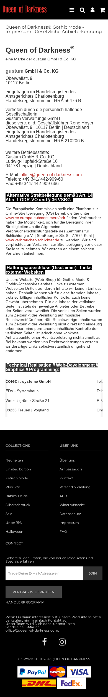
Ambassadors (71, 469)
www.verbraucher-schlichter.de (32, 240)
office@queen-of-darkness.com (51, 174)
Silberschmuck (18, 505)
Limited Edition (18, 469)
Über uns (67, 460)
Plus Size (13, 487)
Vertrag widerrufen (34, 592)
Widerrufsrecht (72, 505)
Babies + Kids (16, 496)
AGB (63, 496)
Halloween (14, 531)
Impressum (69, 522)
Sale (9, 514)
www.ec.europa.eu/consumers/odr (35, 217)
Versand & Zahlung (75, 487)
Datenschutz (70, 514)
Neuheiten (14, 460)
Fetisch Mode (17, 478)
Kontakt (66, 478)
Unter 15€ (14, 522)
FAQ (63, 531)
